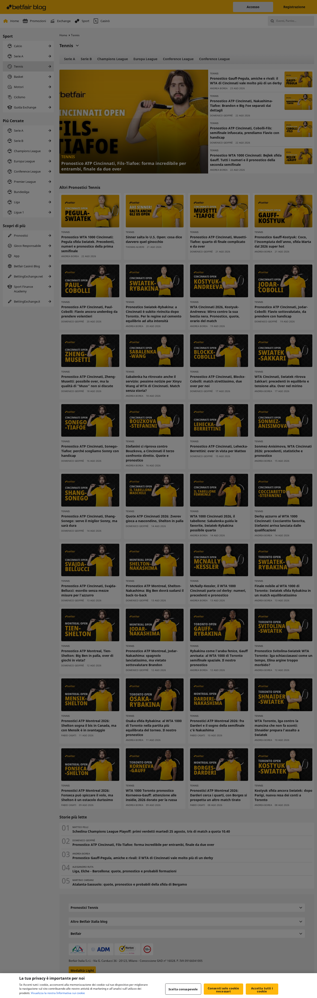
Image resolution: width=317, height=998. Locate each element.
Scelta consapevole (183, 989)
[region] (158, 985)
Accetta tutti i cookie (262, 989)
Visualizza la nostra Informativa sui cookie (58, 993)
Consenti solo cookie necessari (223, 989)
